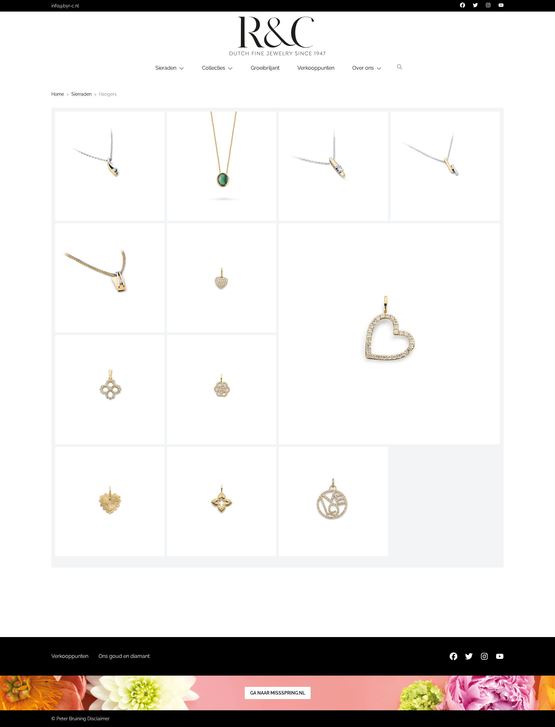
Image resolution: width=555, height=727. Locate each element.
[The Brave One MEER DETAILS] (221, 501)
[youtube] (501, 5)
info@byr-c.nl (65, 5)
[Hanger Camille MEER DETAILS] (333, 166)
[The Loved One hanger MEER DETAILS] (333, 501)
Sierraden (81, 94)
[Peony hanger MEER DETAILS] (221, 389)
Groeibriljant (265, 68)
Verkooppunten (315, 68)
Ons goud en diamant (124, 656)
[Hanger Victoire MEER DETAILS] (109, 166)
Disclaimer (98, 718)
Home (57, 94)
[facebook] (462, 5)
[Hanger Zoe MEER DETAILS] (109, 277)
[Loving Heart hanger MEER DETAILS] (389, 333)
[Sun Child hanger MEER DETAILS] (109, 501)
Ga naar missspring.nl (277, 693)
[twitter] (475, 5)
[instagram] (488, 5)
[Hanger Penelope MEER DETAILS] (445, 166)
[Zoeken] (399, 66)
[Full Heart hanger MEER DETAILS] (221, 277)
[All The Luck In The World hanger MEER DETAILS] (109, 389)
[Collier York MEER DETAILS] (221, 166)
